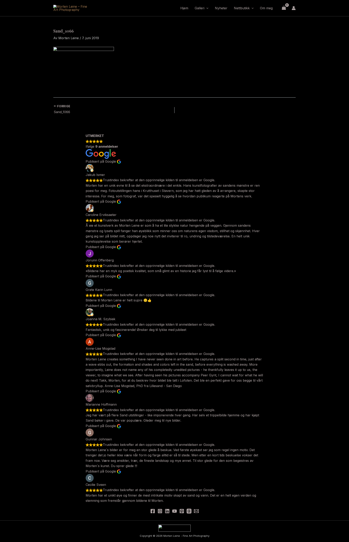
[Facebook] (152, 511)
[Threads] (189, 511)
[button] (206, 8)
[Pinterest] (181, 511)
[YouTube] (174, 511)
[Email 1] (196, 511)
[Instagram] (160, 511)
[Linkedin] (167, 511)
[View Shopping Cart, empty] (284, 8)
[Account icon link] (294, 8)
